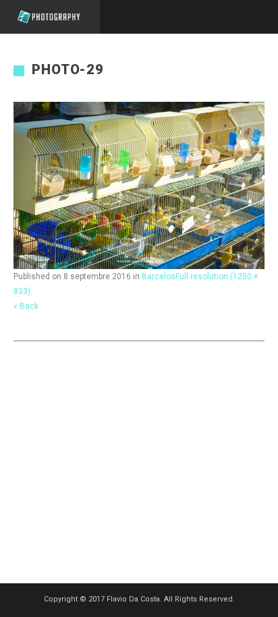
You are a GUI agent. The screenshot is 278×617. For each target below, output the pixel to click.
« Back (25, 306)
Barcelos (158, 276)
